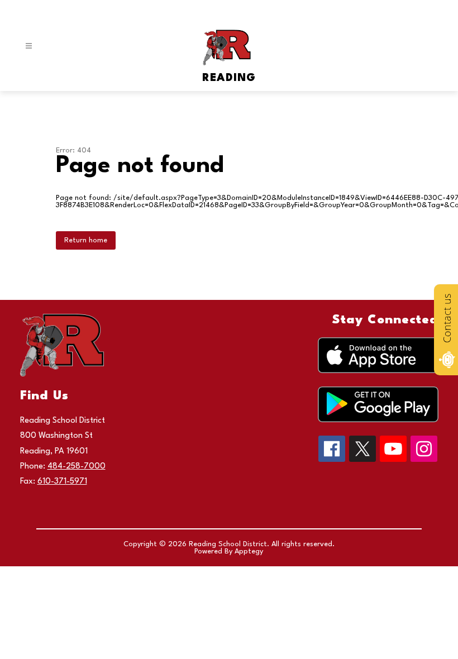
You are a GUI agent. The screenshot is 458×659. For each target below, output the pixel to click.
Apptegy (249, 551)
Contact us (447, 318)
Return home (85, 240)
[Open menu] (28, 46)
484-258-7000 (76, 466)
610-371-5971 (62, 481)
